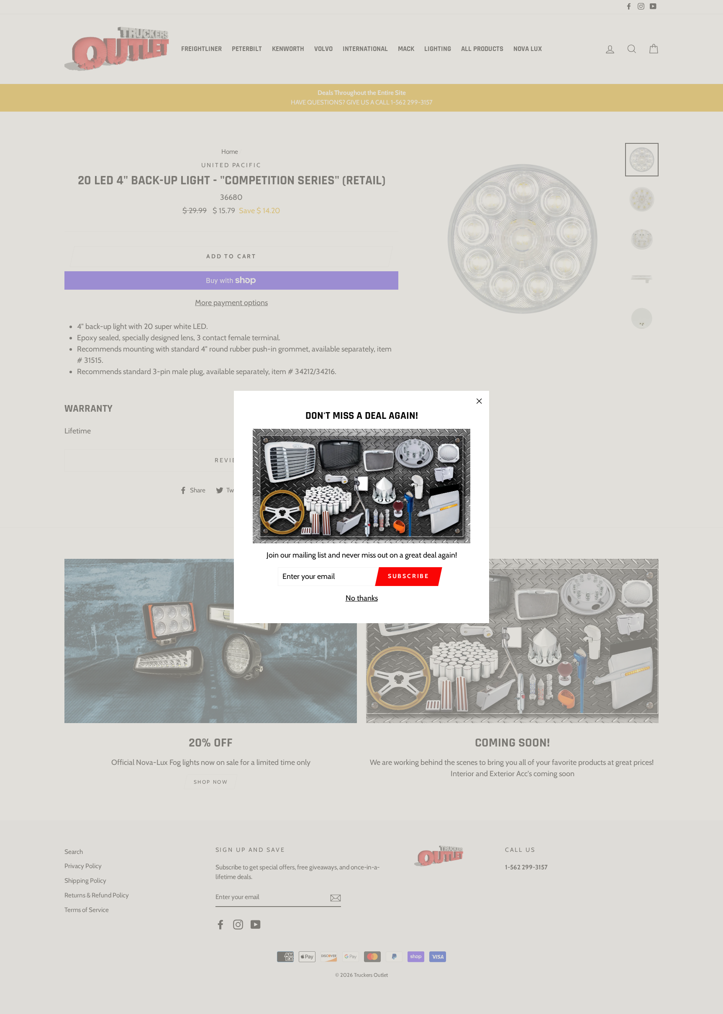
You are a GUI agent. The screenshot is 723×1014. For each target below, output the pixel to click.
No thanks (362, 598)
